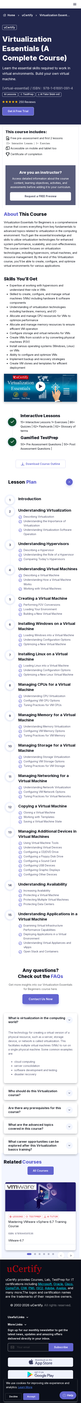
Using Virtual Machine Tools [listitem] (41, 842)
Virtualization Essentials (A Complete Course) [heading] (34, 48)
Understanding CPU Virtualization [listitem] (44, 696)
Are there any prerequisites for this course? (34, 1110)
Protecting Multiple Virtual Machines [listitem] (46, 899)
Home (11, 15)
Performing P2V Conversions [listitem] (42, 604)
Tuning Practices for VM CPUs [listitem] (43, 705)
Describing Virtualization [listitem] (39, 516)
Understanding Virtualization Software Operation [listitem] (48, 532)
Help (70, 1395)
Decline (13, 1396)
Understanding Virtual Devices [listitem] (43, 847)
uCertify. (36, 1305)
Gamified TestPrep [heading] (39, 437)
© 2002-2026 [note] (40, 1305)
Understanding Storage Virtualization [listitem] (47, 756)
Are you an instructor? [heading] (40, 172)
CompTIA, (12, 1288)
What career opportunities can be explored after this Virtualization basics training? (33, 1145)
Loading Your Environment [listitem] (40, 609)
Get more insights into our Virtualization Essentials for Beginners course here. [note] (40, 987)
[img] (40, 1196)
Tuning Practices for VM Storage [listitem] (44, 765)
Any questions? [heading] (40, 973)
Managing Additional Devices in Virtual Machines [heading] (47, 834)
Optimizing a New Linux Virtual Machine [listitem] (48, 674)
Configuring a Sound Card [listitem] (40, 860)
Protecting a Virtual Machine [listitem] (41, 895)
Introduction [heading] (29, 499)
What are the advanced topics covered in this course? (30, 1126)
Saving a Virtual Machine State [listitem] (43, 821)
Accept (31, 1396)
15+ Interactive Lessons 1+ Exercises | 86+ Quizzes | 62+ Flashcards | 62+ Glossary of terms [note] (48, 426)
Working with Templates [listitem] (39, 817)
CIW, (24, 1288)
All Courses (40, 1170)
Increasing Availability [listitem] (37, 890)
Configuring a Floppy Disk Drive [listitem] (43, 856)
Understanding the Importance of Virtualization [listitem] (45, 523)
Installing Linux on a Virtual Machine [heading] (43, 656)
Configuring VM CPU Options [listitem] (42, 700)
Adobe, (50, 1288)
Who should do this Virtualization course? (32, 1093)
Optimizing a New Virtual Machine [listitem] (45, 644)
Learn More (25, 1387)
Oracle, (58, 1284)
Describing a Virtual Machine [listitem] (41, 575)
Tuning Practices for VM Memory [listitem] (44, 735)
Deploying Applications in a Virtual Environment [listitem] (45, 936)
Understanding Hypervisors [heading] (43, 543)
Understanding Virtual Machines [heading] (47, 569)
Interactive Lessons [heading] (40, 415)
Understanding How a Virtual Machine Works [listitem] (47, 582)
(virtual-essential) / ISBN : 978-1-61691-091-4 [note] (37, 88)
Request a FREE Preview (41, 196)
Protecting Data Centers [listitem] (39, 904)
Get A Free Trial (18, 111)
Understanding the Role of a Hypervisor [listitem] (49, 554)
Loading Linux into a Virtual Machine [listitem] (46, 665)
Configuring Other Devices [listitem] (40, 874)
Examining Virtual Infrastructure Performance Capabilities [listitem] (43, 927)
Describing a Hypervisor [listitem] (39, 550)
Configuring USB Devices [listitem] (39, 865)
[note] (10, 94)
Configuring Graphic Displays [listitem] (42, 869)
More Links (15, 1324)
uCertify (27, 15)
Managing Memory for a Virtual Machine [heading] (47, 717)
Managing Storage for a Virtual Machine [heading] (46, 748)
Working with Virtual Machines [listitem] (42, 588)
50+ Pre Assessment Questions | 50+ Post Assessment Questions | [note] (48, 446)
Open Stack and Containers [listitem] (41, 951)
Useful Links (16, 1317)
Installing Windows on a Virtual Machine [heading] (46, 626)
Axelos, (61, 1288)
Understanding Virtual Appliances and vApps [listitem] (47, 945)
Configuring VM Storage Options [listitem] (44, 761)
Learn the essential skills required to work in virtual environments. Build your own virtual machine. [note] (36, 73)
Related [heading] (23, 1162)
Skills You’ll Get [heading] (20, 279)
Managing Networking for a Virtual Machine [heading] (43, 778)
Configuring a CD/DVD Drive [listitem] (41, 851)
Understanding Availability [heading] (42, 884)
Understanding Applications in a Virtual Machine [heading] (47, 916)
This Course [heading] (25, 214)
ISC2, (40, 1288)
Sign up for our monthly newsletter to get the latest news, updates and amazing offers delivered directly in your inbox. (38, 1334)
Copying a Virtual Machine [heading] (42, 806)
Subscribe (61, 1347)
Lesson (22, 482)
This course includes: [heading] (26, 132)
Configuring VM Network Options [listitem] (44, 791)
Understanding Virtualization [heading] (44, 510)
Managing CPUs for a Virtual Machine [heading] (44, 687)
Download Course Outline (43, 463)
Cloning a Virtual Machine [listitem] (39, 812)
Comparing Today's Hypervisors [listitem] (44, 559)
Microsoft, (45, 1284)
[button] (29, 1254)
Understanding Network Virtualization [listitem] (47, 787)
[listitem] (51, 15)
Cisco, (69, 1284)
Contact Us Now (41, 999)
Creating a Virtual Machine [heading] (42, 598)
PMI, (31, 1288)
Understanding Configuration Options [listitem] (47, 639)
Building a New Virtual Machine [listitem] (43, 613)
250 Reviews (27, 101)
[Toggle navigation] (75, 4)
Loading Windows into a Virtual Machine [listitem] (49, 635)
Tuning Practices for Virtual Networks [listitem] (47, 796)
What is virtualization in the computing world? (36, 1020)
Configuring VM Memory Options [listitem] (44, 730)
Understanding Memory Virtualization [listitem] (47, 726)
